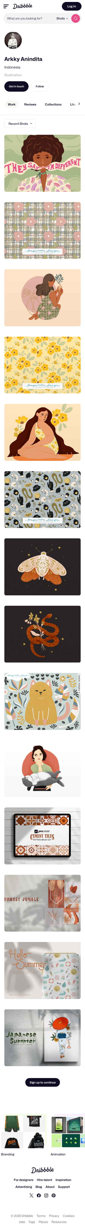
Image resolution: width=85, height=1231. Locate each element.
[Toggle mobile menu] (6, 6)
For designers (23, 1180)
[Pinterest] (54, 1195)
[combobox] (29, 18)
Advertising (23, 1187)
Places (43, 1222)
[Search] (75, 18)
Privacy (54, 1216)
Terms (41, 1216)
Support (64, 1187)
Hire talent (44, 1180)
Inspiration (63, 1180)
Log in (71, 6)
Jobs (22, 1222)
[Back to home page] (22, 6)
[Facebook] (39, 1195)
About (50, 1187)
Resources (58, 1222)
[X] (31, 1195)
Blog (39, 1187)
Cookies (68, 1216)
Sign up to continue (43, 1082)
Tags (32, 1222)
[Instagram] (46, 1195)
